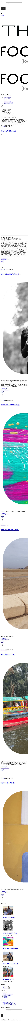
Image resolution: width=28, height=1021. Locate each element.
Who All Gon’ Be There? (10, 530)
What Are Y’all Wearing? (10, 405)
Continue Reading (5, 259)
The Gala (3, 126)
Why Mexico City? (8, 655)
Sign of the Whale (8, 783)
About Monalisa (7, 995)
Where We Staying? (8, 131)
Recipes (5, 986)
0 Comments (4, 258)
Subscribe (5, 996)
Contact (5, 997)
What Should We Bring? (10, 274)
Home (4, 993)
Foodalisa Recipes (8, 994)
